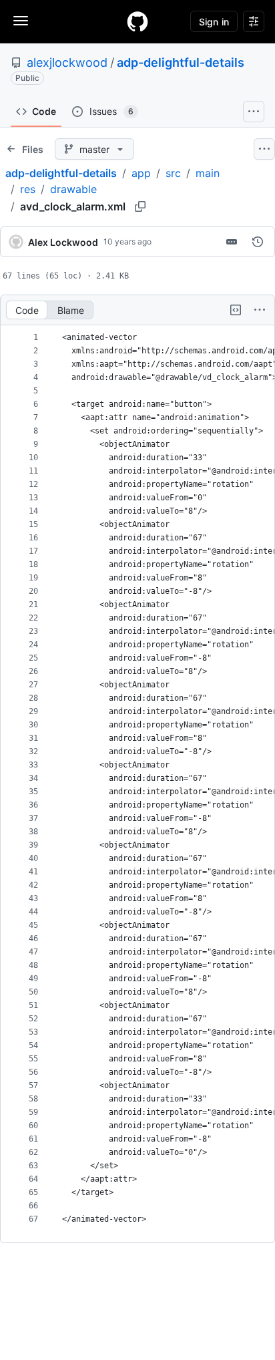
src (173, 173)
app (141, 173)
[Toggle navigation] (21, 21)
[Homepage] (137, 21)
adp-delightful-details (180, 62)
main (208, 173)
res (27, 189)
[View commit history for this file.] (257, 241)
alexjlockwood (67, 62)
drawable (73, 189)
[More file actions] (259, 310)
